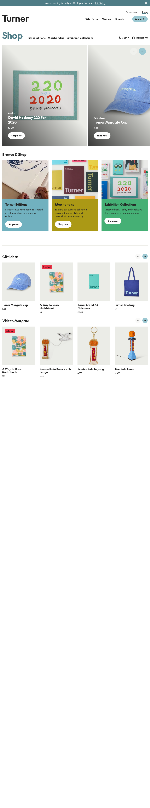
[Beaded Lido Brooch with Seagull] (56, 346)
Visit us (106, 19)
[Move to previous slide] (133, 51)
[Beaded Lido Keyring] (93, 346)
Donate (119, 19)
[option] (44, 95)
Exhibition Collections (80, 38)
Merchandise (56, 38)
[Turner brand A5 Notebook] (93, 281)
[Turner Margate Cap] (18, 281)
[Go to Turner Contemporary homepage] (15, 18)
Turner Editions (36, 38)
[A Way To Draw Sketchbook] (56, 281)
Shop (145, 11)
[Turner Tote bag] (131, 281)
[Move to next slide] (142, 51)
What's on (91, 19)
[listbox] (75, 95)
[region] (75, 95)
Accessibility (132, 11)
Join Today (100, 3)
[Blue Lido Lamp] (131, 346)
